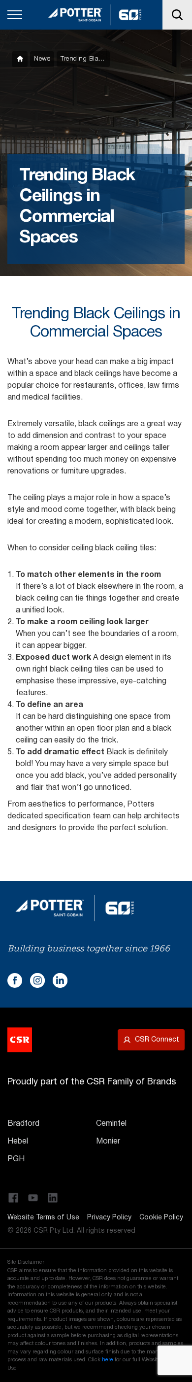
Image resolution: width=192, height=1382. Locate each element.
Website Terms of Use (43, 1217)
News (42, 59)
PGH (16, 1159)
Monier (108, 1141)
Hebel (17, 1141)
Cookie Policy (161, 1217)
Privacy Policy (109, 1217)
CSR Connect (157, 1040)
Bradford (23, 1123)
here (107, 1359)
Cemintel (111, 1123)
